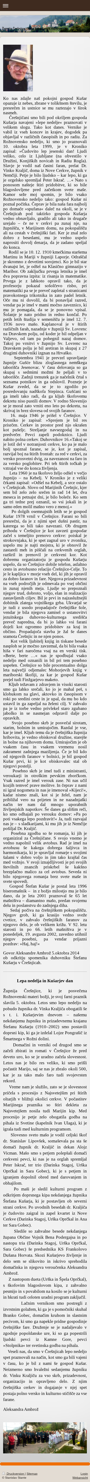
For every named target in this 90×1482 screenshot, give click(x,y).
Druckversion (15, 1473)
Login (84, 1473)
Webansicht (80, 1477)
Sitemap (32, 1473)
